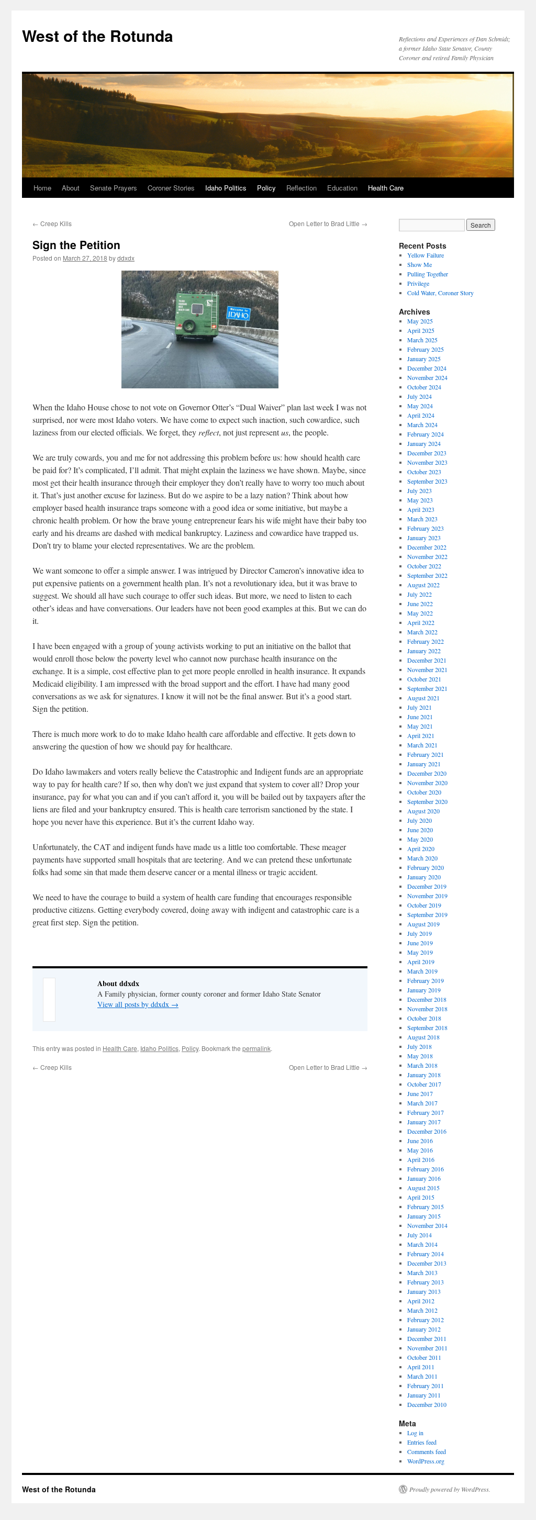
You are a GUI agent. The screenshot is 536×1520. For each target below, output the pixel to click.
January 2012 (424, 1329)
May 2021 (420, 726)
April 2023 (420, 509)
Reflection (301, 188)
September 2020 (427, 801)
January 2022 (424, 650)
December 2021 (426, 660)
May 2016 (420, 1150)
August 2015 (423, 1187)
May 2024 (420, 405)
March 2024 (422, 424)
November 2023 (427, 462)
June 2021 (420, 716)
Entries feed (422, 1442)
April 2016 (420, 1159)
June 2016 (420, 1140)
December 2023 (426, 453)
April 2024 (420, 415)
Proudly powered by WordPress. (449, 1489)
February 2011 (425, 1385)
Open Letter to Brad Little (328, 223)
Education (342, 188)
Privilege (418, 283)
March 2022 (422, 632)
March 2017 (422, 1103)
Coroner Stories (171, 188)
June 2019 (420, 942)
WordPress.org (425, 1461)
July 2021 (419, 707)
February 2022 (425, 641)
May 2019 (420, 952)
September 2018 (427, 1027)
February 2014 (425, 1253)
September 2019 (427, 914)
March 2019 (422, 971)
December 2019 (426, 886)
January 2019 (424, 990)
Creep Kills (52, 223)
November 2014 (427, 1225)
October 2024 (424, 387)
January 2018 (424, 1074)
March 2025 (422, 340)
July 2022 (419, 594)
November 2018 (427, 1008)
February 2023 (425, 528)
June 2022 (420, 603)
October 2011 (424, 1357)
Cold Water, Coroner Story (440, 292)
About (71, 188)
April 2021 (420, 735)
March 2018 (422, 1065)
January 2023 (424, 537)
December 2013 (426, 1263)
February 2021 (425, 754)
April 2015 (420, 1197)
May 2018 (420, 1056)
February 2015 (425, 1206)
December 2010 (426, 1404)
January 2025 (424, 358)
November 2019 (427, 895)
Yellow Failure (425, 255)
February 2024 (425, 434)
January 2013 (424, 1291)
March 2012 (422, 1310)
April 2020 (420, 848)
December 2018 (426, 999)
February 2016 (425, 1169)
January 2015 (424, 1216)
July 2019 (419, 933)
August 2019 (423, 924)
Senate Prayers (113, 188)
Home (42, 188)
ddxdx (126, 257)
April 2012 (420, 1301)
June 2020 (420, 829)
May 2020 (420, 839)
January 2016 (424, 1178)
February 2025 (425, 349)
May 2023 (420, 500)
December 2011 (426, 1338)
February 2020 (425, 867)
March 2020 (422, 858)
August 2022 (423, 584)
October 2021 (424, 679)
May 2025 (420, 321)
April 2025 (420, 330)
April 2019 (420, 961)
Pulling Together (427, 274)
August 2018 (423, 1037)
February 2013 (425, 1282)
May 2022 (420, 613)
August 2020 (423, 811)
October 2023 (424, 471)
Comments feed (426, 1451)
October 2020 (424, 792)
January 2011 (424, 1395)
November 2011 (427, 1348)
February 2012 (425, 1319)
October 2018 (424, 1018)
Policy (266, 188)
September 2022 (427, 575)
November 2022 (427, 556)
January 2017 (424, 1121)
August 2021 (423, 698)
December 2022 (426, 547)
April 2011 (420, 1366)
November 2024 (427, 377)
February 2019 (425, 980)
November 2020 (427, 782)
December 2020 (426, 773)
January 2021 (424, 763)
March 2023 (422, 519)
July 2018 (419, 1046)
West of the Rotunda (97, 35)
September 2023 (427, 481)
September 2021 (427, 688)
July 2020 (419, 820)
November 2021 (427, 669)
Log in (415, 1432)
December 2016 (426, 1131)
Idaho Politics (226, 188)
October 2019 (424, 905)
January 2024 (424, 443)
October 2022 (424, 566)
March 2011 (422, 1376)
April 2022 (420, 622)
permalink (256, 1048)
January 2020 (424, 877)
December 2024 (426, 368)
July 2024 (419, 396)
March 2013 (422, 1272)
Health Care (386, 188)
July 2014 (419, 1235)
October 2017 (424, 1084)
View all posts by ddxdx (137, 1004)
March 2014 (422, 1244)
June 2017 (420, 1093)
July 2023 (419, 490)
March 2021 (422, 745)
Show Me (419, 264)
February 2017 (425, 1112)
